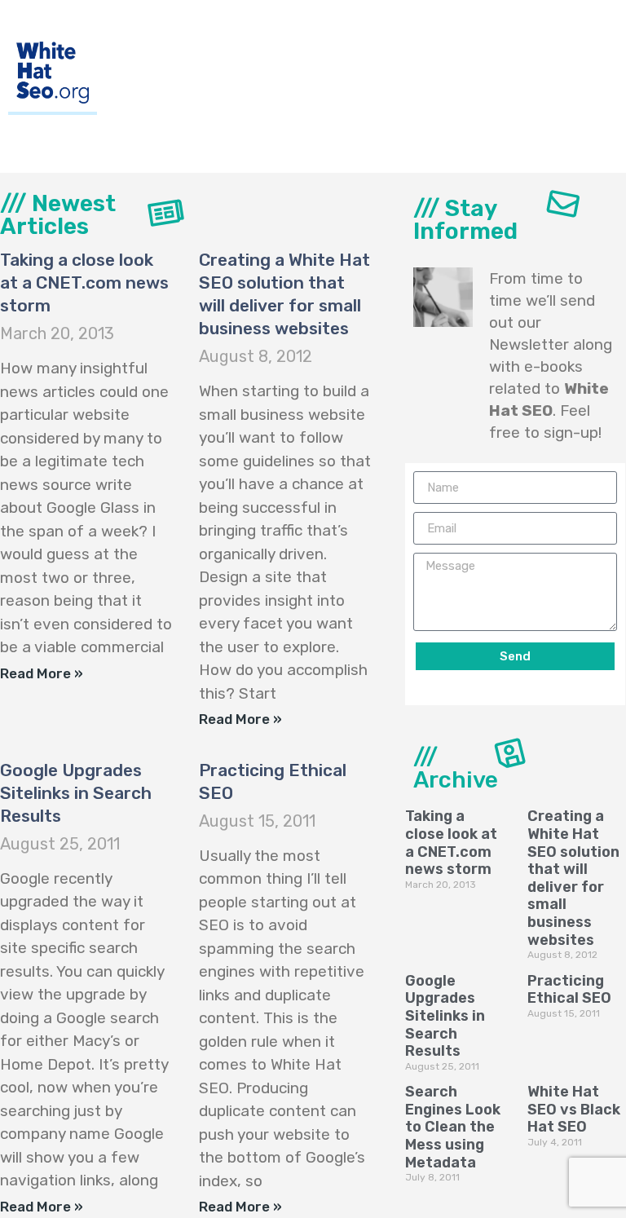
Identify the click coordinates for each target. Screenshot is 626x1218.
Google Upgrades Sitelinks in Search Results (76, 793)
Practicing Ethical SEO (569, 990)
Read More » (41, 673)
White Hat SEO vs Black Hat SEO (573, 1109)
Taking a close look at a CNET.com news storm (84, 282)
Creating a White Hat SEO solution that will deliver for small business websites (573, 877)
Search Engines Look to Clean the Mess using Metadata (452, 1127)
